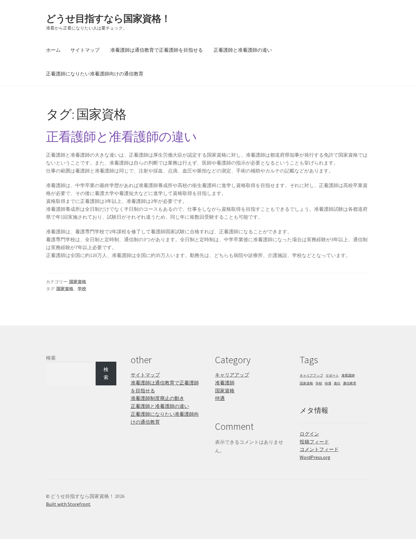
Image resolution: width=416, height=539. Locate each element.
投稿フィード (314, 442)
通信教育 (349, 383)
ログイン (309, 434)
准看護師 (224, 383)
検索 (51, 358)
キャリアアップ (232, 375)
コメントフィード (319, 449)
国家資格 (77, 281)
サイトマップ (85, 50)
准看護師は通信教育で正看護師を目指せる (156, 50)
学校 (82, 288)
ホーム (53, 50)
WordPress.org (315, 457)
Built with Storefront (68, 504)
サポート (332, 375)
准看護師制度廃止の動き (157, 398)
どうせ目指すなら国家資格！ (108, 18)
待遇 (220, 398)
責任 (337, 383)
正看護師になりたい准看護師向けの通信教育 (94, 74)
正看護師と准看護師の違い (242, 50)
